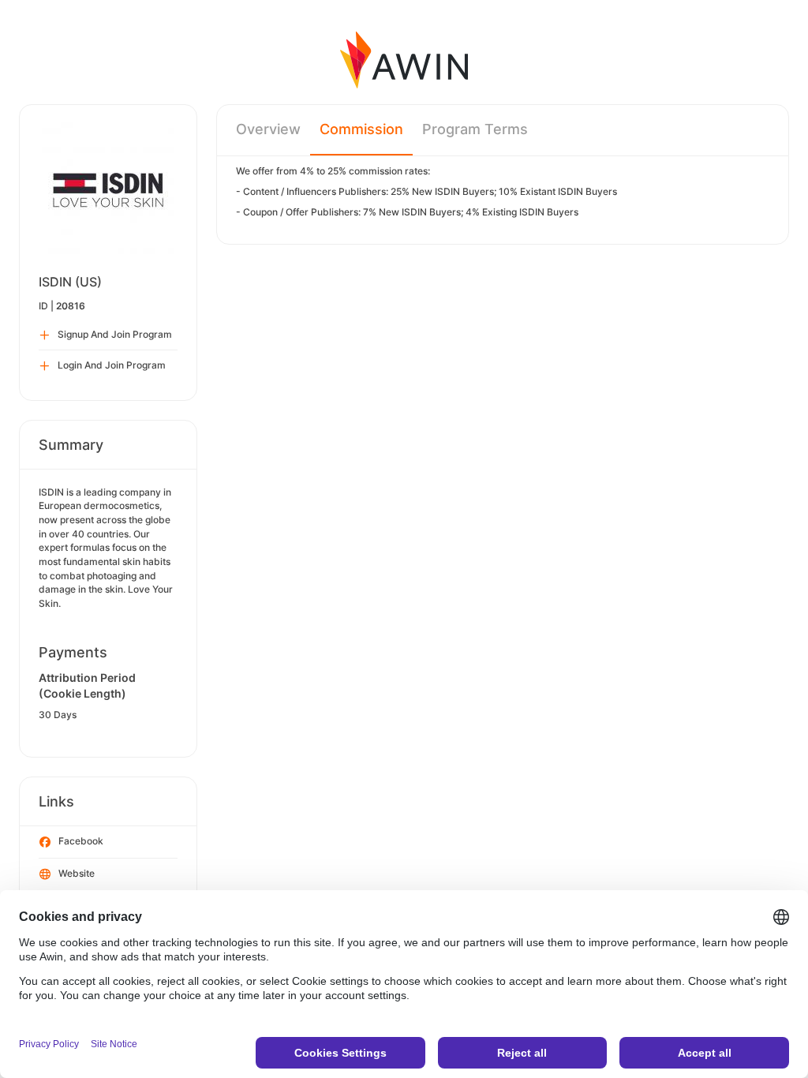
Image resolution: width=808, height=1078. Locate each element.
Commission (361, 129)
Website (76, 873)
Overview (268, 129)
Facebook (80, 841)
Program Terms (475, 129)
